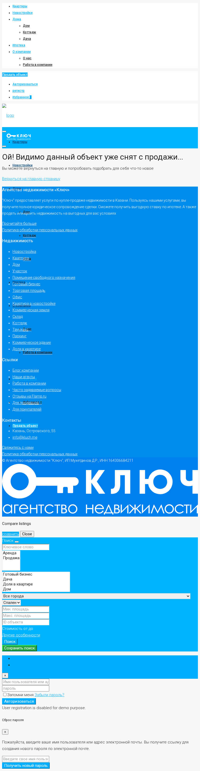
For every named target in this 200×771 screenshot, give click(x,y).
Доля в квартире (26, 349)
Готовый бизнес (26, 284)
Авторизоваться (25, 84)
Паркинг (19, 336)
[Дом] (36, 589)
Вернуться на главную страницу (31, 178)
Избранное (22, 97)
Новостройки (22, 13)
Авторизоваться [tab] (27, 658)
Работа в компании (37, 65)
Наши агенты (23, 377)
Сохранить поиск (19, 648)
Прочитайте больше (19, 223)
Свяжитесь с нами (18, 447)
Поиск (10, 641)
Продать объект (14, 74)
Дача (27, 39)
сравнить (10, 534)
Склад (17, 316)
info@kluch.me (24, 437)
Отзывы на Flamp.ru (29, 396)
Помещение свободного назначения (43, 277)
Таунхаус (20, 329)
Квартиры (19, 6)
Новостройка (24, 251)
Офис (17, 297)
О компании (21, 52)
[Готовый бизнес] (36, 574)
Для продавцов (25, 403)
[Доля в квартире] (36, 584)
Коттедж (29, 32)
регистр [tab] (19, 665)
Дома (16, 19)
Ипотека (18, 45)
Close (27, 534)
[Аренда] (11, 553)
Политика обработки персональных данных (40, 230)
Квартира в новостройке (33, 303)
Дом (26, 26)
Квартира (20, 258)
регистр (18, 91)
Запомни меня (21, 695)
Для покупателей (26, 409)
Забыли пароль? (49, 695)
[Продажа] (11, 558)
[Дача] (36, 579)
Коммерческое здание (31, 342)
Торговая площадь (28, 290)
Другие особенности (21, 635)
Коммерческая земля (30, 310)
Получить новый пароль (26, 765)
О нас (27, 58)
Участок (19, 271)
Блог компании (25, 370)
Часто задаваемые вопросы (36, 390)
